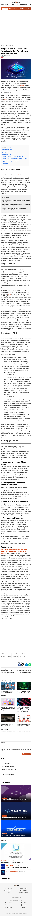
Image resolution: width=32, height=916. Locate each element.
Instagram (9, 907)
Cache (22, 85)
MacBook (22, 653)
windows (15, 871)
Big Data (4, 815)
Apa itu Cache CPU (10, 169)
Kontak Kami (8, 888)
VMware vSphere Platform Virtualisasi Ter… (12, 862)
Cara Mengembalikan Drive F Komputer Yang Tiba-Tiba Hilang (8, 708)
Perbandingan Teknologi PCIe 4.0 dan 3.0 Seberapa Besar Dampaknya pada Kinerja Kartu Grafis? (24, 709)
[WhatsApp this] (29, 664)
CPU (5, 99)
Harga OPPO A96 (6, 763)
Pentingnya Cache (9, 440)
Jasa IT (8, 892)
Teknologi (22, 656)
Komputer (15, 653)
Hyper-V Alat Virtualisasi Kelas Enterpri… (17, 867)
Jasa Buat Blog (23, 892)
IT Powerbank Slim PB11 (8, 774)
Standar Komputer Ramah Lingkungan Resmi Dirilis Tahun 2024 (23, 692)
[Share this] (19, 664)
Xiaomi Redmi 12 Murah (8, 766)
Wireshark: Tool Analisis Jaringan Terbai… (13, 835)
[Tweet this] (22, 664)
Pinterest (9, 905)
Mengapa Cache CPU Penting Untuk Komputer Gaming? (24, 670)
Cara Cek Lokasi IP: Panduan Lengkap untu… (14, 799)
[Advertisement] (16, 27)
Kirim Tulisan (23, 895)
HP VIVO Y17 (5, 772)
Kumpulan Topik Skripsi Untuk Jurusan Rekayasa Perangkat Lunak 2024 (23, 724)
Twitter (24, 902)
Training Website (16, 897)
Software (15, 656)
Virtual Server (4, 860)
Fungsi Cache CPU (9, 263)
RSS (24, 907)
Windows (3, 659)
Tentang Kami (23, 888)
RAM (9, 656)
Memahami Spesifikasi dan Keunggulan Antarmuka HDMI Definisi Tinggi (8, 724)
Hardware (8, 653)
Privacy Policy (8, 890)
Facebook (9, 902)
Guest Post (8, 895)
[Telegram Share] (26, 664)
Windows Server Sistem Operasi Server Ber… (18, 873)
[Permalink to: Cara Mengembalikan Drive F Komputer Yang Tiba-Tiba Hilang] (8, 702)
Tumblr (24, 905)
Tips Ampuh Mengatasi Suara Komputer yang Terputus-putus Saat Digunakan (7, 693)
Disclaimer (23, 890)
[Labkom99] (16, 2)
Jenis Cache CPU (9, 333)
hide (10, 147)
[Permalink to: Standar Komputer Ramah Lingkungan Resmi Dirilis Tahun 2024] (24, 686)
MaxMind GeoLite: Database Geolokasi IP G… (14, 817)
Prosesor (3, 656)
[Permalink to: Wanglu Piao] (2, 56)
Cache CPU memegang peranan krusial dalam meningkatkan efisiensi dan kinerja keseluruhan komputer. (14, 551)
